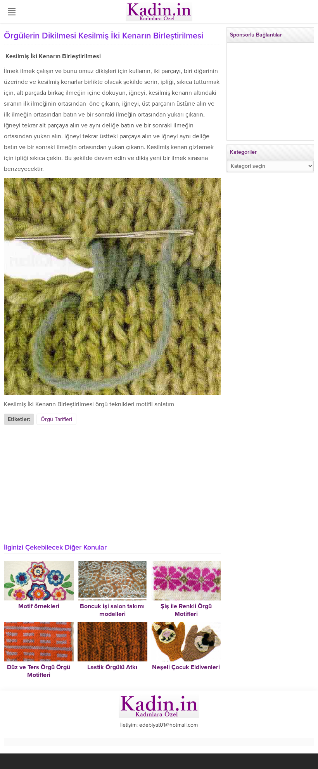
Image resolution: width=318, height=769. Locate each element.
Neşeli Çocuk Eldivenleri (186, 667)
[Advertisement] (112, 483)
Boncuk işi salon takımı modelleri (112, 610)
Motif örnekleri (38, 606)
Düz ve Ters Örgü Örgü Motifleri (38, 671)
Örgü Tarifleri (56, 419)
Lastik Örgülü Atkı (112, 667)
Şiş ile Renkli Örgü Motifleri (186, 610)
